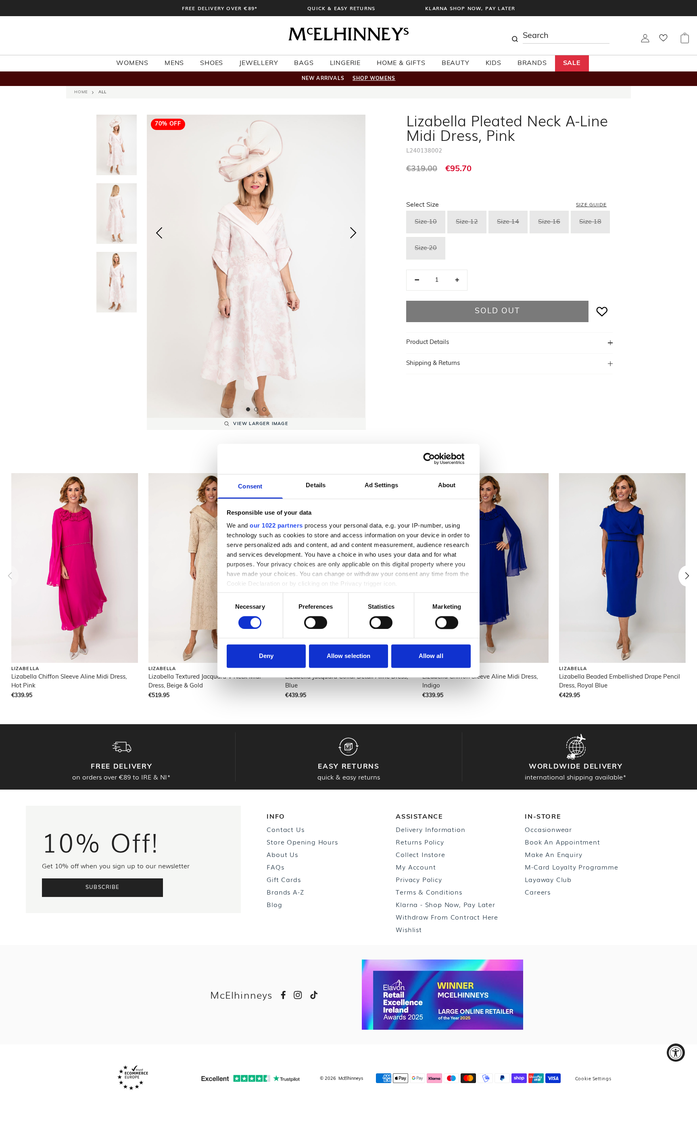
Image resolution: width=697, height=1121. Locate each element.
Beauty (456, 63)
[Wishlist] (663, 40)
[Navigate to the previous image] (159, 231)
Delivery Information (430, 829)
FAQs (275, 867)
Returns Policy (420, 842)
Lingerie (345, 63)
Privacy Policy (419, 879)
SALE (572, 63)
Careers (538, 892)
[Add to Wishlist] (602, 311)
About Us (282, 854)
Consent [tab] (250, 486)
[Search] (515, 35)
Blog (274, 904)
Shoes (211, 63)
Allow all (431, 656)
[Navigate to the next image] (353, 234)
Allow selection (349, 656)
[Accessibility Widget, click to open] (676, 1052)
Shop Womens (374, 78)
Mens (174, 63)
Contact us (285, 829)
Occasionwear (548, 829)
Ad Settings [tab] (381, 485)
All (102, 92)
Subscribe (103, 887)
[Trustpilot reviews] (250, 1078)
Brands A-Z (285, 892)
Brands (532, 63)
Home (81, 92)
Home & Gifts (401, 63)
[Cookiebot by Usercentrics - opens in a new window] (435, 459)
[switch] (315, 622)
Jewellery (258, 63)
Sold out (497, 311)
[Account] (645, 41)
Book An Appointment (562, 842)
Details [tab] (316, 485)
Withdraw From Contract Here (447, 917)
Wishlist (409, 929)
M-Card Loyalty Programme (571, 867)
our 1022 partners (276, 525)
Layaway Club (548, 879)
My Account (416, 867)
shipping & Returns (433, 363)
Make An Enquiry (553, 854)
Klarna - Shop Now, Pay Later (445, 904)
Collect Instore (420, 854)
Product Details (427, 342)
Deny (266, 656)
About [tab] (447, 485)
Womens (132, 63)
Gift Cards (284, 879)
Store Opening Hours (302, 842)
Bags (303, 63)
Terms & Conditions (429, 892)
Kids (493, 63)
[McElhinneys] (348, 39)
